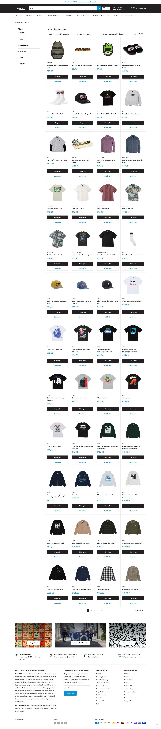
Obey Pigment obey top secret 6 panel (57, 302)
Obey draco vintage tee (54, 349)
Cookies (126, 695)
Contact (98, 674)
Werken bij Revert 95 (103, 689)
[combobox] (63, 8)
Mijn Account (118, 9)
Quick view (57, 81)
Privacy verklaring (129, 692)
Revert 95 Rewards (126, 16)
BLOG (115, 16)
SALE (108, 16)
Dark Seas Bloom (127, 209)
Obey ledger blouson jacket (81, 543)
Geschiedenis (100, 698)
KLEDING (40, 16)
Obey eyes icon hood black (55, 543)
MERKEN (29, 16)
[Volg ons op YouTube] (65, 723)
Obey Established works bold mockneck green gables (131, 447)
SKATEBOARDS (67, 16)
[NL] (106, 8)
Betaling (126, 674)
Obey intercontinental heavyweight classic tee (104, 350)
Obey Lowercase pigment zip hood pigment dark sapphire (56, 496)
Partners (98, 704)
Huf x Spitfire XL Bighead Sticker (107, 66)
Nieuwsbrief (100, 701)
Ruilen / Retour (129, 686)
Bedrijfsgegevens (101, 695)
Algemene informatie (102, 683)
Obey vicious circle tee (54, 446)
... (98, 610)
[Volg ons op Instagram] (58, 723)
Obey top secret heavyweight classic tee (81, 350)
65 (102, 610)
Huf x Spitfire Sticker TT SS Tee (107, 114)
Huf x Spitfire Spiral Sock (55, 114)
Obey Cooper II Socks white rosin (133, 255)
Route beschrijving (102, 680)
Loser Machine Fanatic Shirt (106, 255)
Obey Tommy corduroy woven (81, 589)
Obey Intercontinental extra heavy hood (107, 496)
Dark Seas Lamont (103, 209)
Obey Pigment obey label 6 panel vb (107, 302)
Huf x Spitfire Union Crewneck (131, 114)
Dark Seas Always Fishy (54, 209)
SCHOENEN (52, 16)
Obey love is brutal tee (79, 398)
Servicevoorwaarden (130, 698)
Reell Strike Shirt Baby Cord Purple (106, 161)
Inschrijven (70, 693)
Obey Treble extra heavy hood (81, 495)
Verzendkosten (128, 680)
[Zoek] (99, 8)
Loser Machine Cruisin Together (82, 255)
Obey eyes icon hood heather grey (131, 496)
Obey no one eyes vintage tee (131, 301)
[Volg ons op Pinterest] (62, 723)
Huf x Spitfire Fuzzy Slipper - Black (131, 67)
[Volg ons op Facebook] (55, 723)
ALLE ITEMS (19, 16)
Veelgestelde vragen (130, 701)
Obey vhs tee (126, 398)
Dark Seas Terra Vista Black (56, 255)
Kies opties (133, 77)
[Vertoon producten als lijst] (142, 34)
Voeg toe (57, 77)
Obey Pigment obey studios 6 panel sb (81, 302)
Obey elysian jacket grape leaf (132, 543)
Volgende (138, 610)
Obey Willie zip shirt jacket (105, 543)
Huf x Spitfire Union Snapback (81, 114)
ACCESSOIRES (82, 16)
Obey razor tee (102, 398)
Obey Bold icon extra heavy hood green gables (107, 447)
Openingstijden (101, 677)
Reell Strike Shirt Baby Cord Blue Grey (132, 161)
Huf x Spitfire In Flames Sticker (82, 66)
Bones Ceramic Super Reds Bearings (80, 161)
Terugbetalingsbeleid (130, 689)
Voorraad (127, 683)
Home (17, 22)
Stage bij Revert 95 (102, 692)
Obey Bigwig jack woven (130, 589)
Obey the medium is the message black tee (82, 447)
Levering (127, 677)
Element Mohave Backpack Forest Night (57, 67)
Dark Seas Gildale (78, 209)
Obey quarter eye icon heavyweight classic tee (129, 350)
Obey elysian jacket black (55, 589)
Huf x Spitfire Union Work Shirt (57, 160)
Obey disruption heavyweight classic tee (56, 399)
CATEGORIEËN (97, 16)
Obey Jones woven (103, 589)
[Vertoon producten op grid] (139, 34)
